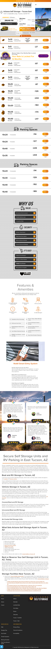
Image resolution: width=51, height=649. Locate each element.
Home (2, 598)
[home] (22, 5)
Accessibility (16, 633)
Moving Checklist (5, 639)
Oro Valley (15, 608)
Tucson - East (16, 621)
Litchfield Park (16, 605)
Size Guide (3, 633)
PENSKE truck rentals (9, 546)
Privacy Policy (16, 627)
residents (6, 479)
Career (2, 605)
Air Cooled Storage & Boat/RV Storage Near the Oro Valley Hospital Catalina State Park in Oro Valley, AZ (27, 583)
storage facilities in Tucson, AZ (28, 554)
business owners (13, 479)
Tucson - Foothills (17, 617)
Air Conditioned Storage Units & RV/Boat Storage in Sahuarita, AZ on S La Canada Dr (24, 585)
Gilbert (14, 598)
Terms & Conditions (17, 630)
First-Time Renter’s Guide (5, 643)
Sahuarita (15, 614)
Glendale (15, 602)
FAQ (2, 627)
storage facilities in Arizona (43, 579)
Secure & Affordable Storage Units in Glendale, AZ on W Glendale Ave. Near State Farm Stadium (27, 588)
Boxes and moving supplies (10, 545)
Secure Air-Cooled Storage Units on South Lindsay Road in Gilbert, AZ (21, 587)
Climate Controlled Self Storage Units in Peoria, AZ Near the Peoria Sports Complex (24, 589)
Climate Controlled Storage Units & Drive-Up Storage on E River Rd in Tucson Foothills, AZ (25, 581)
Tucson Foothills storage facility (17, 576)
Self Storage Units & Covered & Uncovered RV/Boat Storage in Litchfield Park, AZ (24, 590)
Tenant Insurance (5, 636)
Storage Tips (4, 630)
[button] (36, 5)
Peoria (14, 611)
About (2, 602)
